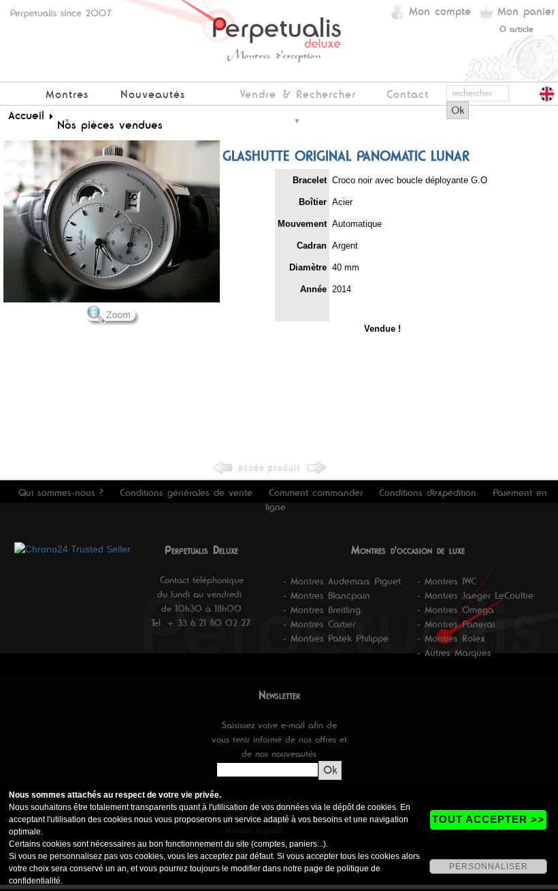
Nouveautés (152, 94)
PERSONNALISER (488, 866)
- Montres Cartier (319, 624)
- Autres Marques (454, 652)
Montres (67, 94)
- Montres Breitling (322, 610)
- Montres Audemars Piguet (342, 581)
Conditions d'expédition (427, 492)
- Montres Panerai (456, 624)
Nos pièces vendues (110, 124)
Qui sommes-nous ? (60, 492)
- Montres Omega (455, 610)
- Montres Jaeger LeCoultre (475, 595)
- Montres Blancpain (326, 595)
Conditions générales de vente (186, 492)
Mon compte (440, 11)
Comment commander (316, 492)
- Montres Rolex (451, 638)
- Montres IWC (446, 581)
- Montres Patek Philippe (336, 638)
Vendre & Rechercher (298, 94)
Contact (408, 94)
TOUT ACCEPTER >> (488, 819)
